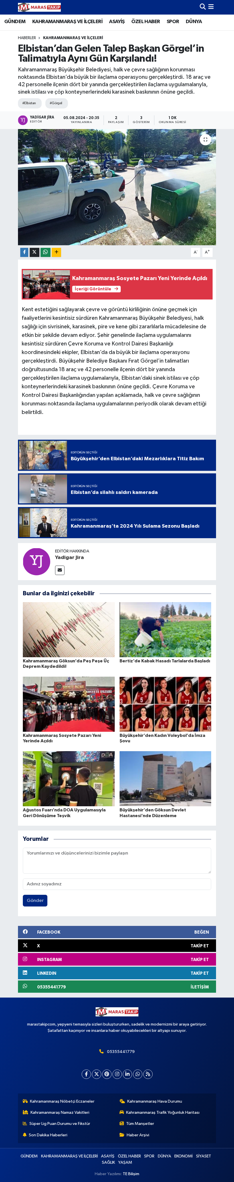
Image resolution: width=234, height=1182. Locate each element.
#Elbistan (29, 103)
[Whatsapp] (137, 1074)
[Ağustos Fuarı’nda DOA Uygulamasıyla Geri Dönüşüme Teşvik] (69, 778)
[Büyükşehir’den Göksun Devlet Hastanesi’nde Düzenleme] (165, 778)
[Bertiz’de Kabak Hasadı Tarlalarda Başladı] (165, 629)
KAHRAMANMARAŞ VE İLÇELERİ (67, 21)
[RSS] (148, 1074)
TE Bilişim (131, 1174)
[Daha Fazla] (56, 252)
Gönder (35, 900)
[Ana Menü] (211, 7)
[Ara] (203, 7)
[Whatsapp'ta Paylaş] (46, 252)
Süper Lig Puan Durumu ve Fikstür (59, 1123)
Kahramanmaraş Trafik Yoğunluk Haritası (162, 1112)
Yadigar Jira (69, 557)
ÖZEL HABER (145, 21)
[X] (96, 1074)
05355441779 (121, 1052)
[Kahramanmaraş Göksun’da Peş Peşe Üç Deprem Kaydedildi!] (69, 629)
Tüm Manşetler (140, 1123)
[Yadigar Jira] (36, 561)
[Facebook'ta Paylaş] (24, 252)
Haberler (27, 38)
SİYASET (203, 1156)
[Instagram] (117, 1074)
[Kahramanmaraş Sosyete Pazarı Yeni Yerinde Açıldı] (69, 704)
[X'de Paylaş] (34, 252)
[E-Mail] (59, 570)
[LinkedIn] (127, 1074)
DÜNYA (194, 21)
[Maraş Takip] (39, 7)
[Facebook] (86, 1074)
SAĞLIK (108, 1162)
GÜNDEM (14, 21)
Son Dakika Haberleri (48, 1135)
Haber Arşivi (138, 1135)
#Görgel (56, 103)
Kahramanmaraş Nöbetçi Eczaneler (62, 1101)
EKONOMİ (183, 1156)
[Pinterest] (107, 1074)
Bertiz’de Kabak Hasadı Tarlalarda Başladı (165, 661)
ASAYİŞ (116, 21)
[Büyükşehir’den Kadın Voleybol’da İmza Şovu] (165, 704)
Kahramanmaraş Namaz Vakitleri (60, 1112)
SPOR (173, 21)
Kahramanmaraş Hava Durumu (154, 1101)
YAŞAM (125, 1162)
